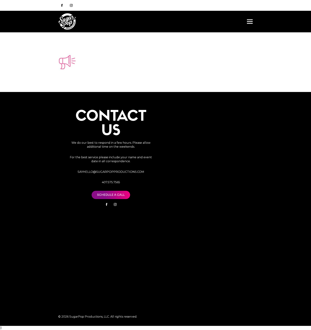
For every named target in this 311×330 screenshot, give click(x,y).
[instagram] (71, 5)
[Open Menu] (250, 21)
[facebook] (106, 204)
